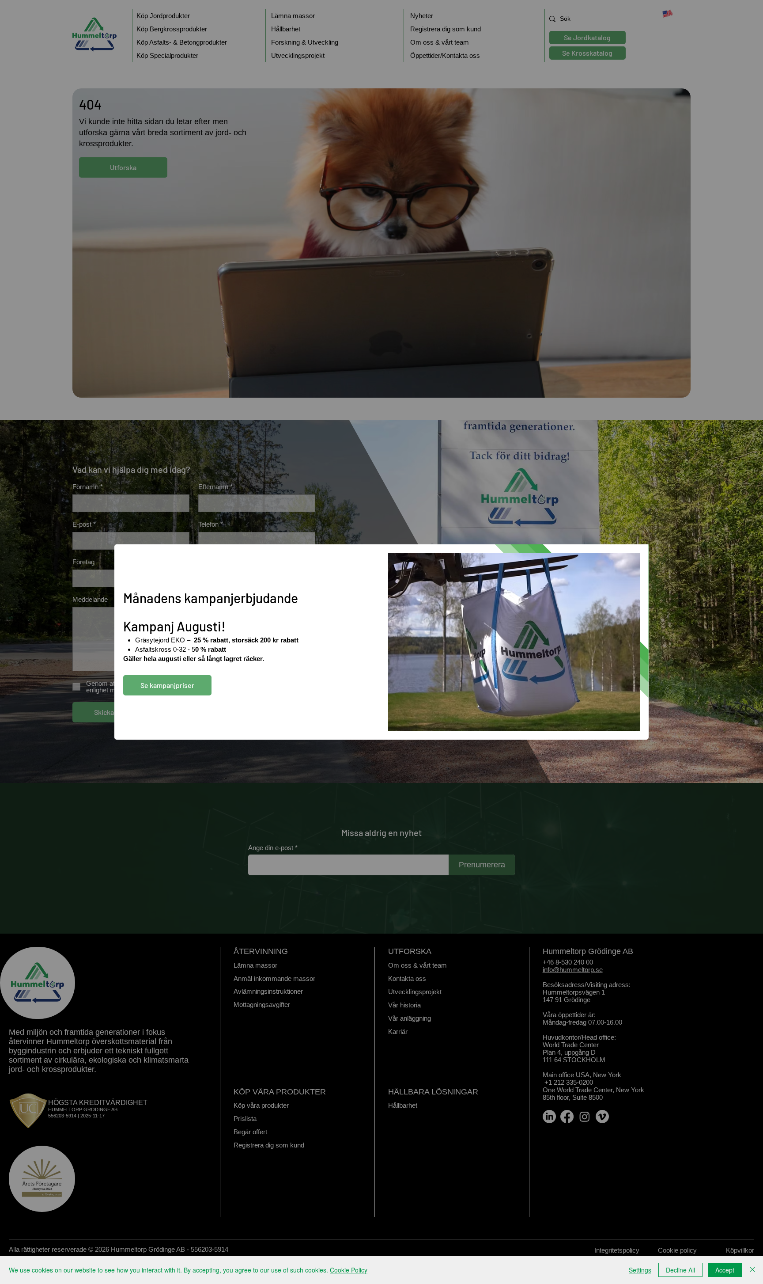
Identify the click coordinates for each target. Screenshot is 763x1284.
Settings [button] (640, 1269)
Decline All (680, 1269)
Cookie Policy (348, 1269)
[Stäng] (752, 1270)
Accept (724, 1269)
